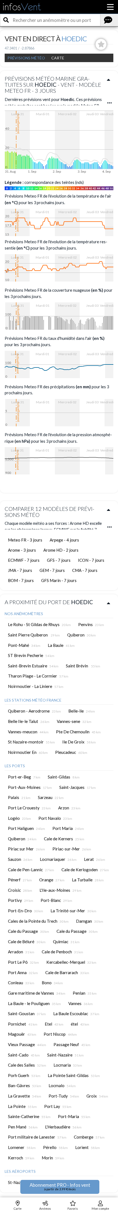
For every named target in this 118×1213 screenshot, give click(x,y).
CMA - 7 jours (84, 570)
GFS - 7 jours (59, 560)
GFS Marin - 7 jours (59, 580)
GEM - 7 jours (52, 570)
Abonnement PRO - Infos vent (60, 1186)
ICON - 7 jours (91, 560)
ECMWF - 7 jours (24, 560)
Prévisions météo (26, 58)
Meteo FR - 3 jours (25, 539)
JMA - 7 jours (20, 570)
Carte (57, 58)
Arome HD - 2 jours (60, 550)
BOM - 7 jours (21, 580)
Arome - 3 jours (22, 550)
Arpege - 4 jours (64, 539)
